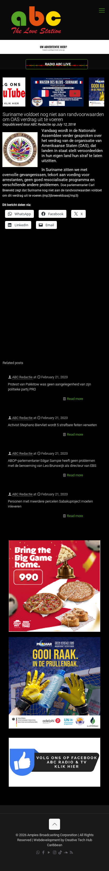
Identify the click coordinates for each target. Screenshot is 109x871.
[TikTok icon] (60, 852)
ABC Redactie (22, 377)
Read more (75, 399)
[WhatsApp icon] (38, 852)
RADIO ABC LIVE (58, 64)
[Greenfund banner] (54, 727)
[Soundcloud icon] (66, 852)
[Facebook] (54, 785)
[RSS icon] (71, 852)
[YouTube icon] (49, 852)
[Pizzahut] (54, 631)
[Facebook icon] (44, 852)
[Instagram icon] (55, 852)
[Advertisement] (54, 298)
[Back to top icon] (54, 824)
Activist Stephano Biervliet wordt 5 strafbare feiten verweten (52, 425)
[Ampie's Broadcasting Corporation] (41, 20)
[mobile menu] (101, 10)
